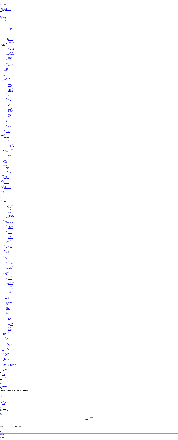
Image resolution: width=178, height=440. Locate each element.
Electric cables (8, 78)
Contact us (3, 2)
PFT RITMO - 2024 (11, 48)
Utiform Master (10, 65)
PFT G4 (9, 56)
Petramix (7, 37)
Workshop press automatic (8, 189)
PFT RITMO (10, 57)
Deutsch (6, 8)
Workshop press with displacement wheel (10, 364)
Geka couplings (8, 71)
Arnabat (7, 38)
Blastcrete (7, 41)
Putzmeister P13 (10, 111)
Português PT (9, 10)
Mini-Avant (9, 118)
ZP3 (8, 277)
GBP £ (3, 14)
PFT (6, 82)
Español (3, 374)
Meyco (7, 26)
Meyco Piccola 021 (10, 27)
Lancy (7, 121)
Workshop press (4, 187)
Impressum (3, 404)
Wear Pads (11, 28)
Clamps (7, 72)
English (6, 6)
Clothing (5, 334)
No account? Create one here (4, 434)
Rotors (7, 69)
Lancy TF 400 (12, 144)
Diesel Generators (6, 183)
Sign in (1, 383)
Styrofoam (5, 354)
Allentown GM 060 (11, 216)
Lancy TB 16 (12, 146)
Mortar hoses (8, 132)
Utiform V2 (9, 115)
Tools (5, 79)
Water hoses (7, 77)
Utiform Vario (10, 117)
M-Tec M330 (10, 51)
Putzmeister (9, 154)
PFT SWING (10, 58)
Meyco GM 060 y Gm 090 (12, 30)
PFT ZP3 (9, 86)
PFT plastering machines (9, 46)
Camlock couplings (9, 127)
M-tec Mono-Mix (10, 62)
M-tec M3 (9, 104)
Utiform (7, 63)
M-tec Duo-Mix (10, 60)
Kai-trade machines (9, 92)
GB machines (10, 329)
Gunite (5, 201)
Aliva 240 (9, 31)
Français (6, 7)
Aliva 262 (9, 35)
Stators (7, 68)
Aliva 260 (9, 34)
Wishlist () (1, 16)
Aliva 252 (9, 33)
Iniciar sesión (4, 1)
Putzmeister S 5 (10, 109)
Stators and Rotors (6, 67)
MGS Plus (9, 172)
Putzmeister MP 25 (10, 108)
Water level (5, 333)
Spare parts (5, 55)
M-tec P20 (9, 267)
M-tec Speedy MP (10, 91)
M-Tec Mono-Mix (10, 52)
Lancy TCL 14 (12, 145)
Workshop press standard (7, 188)
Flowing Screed (6, 137)
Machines (7, 151)
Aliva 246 (9, 32)
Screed (3, 136)
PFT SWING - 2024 (11, 49)
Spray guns (5, 74)
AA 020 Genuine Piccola (11, 42)
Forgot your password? (3, 431)
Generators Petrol (6, 359)
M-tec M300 (9, 105)
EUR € (3, 13)
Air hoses (7, 76)
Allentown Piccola (10, 40)
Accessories (6, 190)
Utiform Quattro (10, 64)
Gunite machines (6, 369)
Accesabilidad (4, 405)
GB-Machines (10, 152)
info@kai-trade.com (3, 413)
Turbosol (7, 94)
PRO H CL (11, 149)
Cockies (3, 401)
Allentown (7, 39)
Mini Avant (9, 95)
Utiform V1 (9, 114)
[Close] (0, 197)
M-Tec (7, 59)
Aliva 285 (9, 36)
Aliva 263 (9, 211)
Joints (7, 73)
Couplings (5, 70)
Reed (6, 43)
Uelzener (7, 122)
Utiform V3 (9, 116)
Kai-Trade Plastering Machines (10, 54)
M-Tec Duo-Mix (10, 87)
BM (6, 93)
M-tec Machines (8, 50)
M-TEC (7, 262)
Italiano (6, 9)
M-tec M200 (9, 53)
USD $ (3, 381)
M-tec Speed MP (10, 88)
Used (3, 192)
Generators (3, 182)
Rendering (3, 81)
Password (1, 429)
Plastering (3, 45)
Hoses (10, 29)
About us (3, 403)
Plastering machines (7, 193)
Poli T (9, 96)
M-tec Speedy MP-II (11, 282)
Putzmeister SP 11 (10, 110)
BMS (8, 157)
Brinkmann (9, 155)
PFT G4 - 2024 (10, 47)
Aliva (7, 206)
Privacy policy (4, 402)
